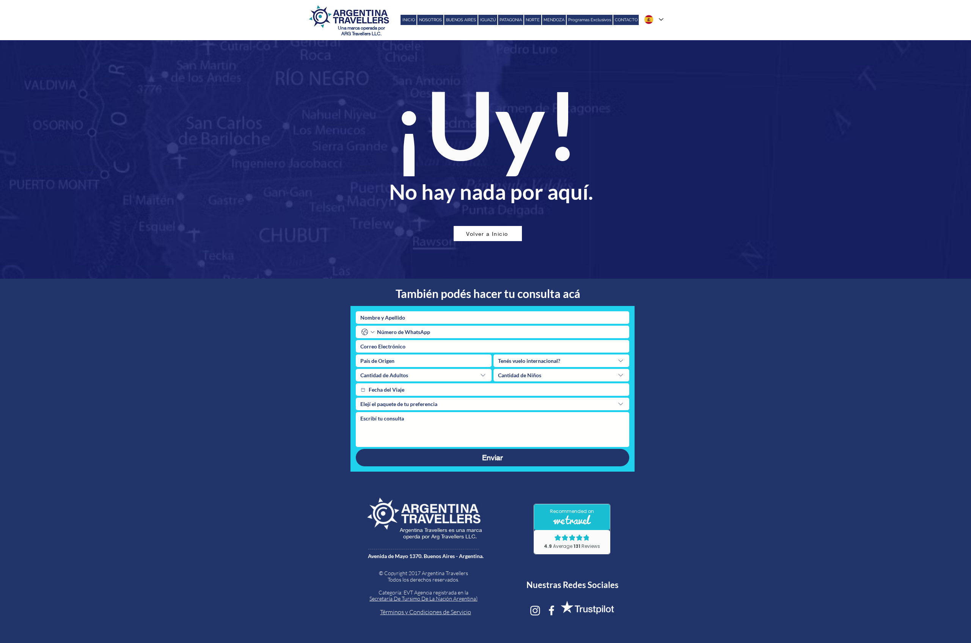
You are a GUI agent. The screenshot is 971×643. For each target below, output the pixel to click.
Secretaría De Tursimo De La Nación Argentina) (423, 598)
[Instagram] (535, 610)
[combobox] (561, 360)
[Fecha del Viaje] (363, 389)
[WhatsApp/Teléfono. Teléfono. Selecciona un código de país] (368, 332)
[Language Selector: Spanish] (653, 19)
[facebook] (551, 610)
